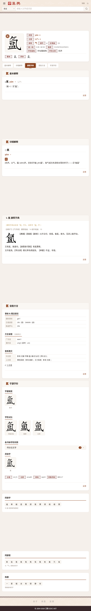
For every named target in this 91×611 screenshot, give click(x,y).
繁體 (83, 3)
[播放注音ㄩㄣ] (40, 39)
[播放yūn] (40, 35)
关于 (35, 601)
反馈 (84, 95)
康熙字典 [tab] (30, 65)
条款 (43, 601)
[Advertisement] (45, 20)
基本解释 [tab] (7, 65)
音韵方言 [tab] (42, 65)
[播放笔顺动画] (7, 36)
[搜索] (86, 9)
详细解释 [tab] (19, 65)
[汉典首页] (14, 3)
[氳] (15, 57)
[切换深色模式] (87, 3)
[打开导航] (4, 3)
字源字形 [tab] (53, 65)
